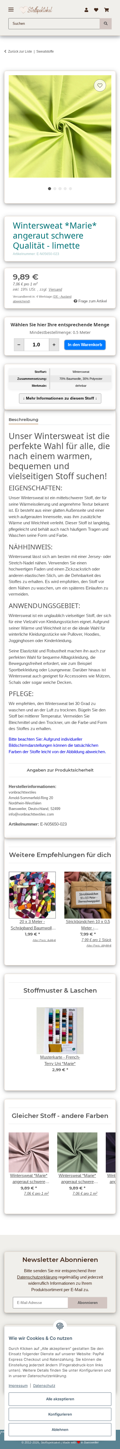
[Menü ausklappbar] (11, 7)
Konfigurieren (60, 1414)
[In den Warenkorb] (8, 68)
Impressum (18, 1385)
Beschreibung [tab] (23, 419)
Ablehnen (60, 1429)
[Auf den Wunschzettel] (100, 85)
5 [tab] (70, 188)
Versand (55, 290)
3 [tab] (59, 188)
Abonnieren (88, 1303)
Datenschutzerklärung (37, 1277)
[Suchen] (106, 23)
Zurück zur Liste (20, 51)
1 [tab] (49, 188)
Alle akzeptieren (60, 1399)
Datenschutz (44, 1385)
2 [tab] (54, 188)
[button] (86, 10)
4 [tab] (65, 188)
